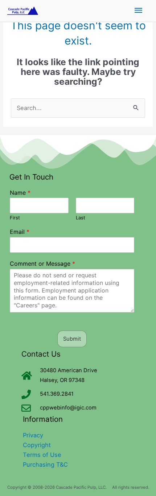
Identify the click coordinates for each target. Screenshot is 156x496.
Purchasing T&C (45, 464)
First (15, 217)
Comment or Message (42, 263)
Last (80, 217)
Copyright (37, 445)
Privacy (33, 435)
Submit (72, 339)
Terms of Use (42, 454)
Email (19, 231)
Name (20, 192)
